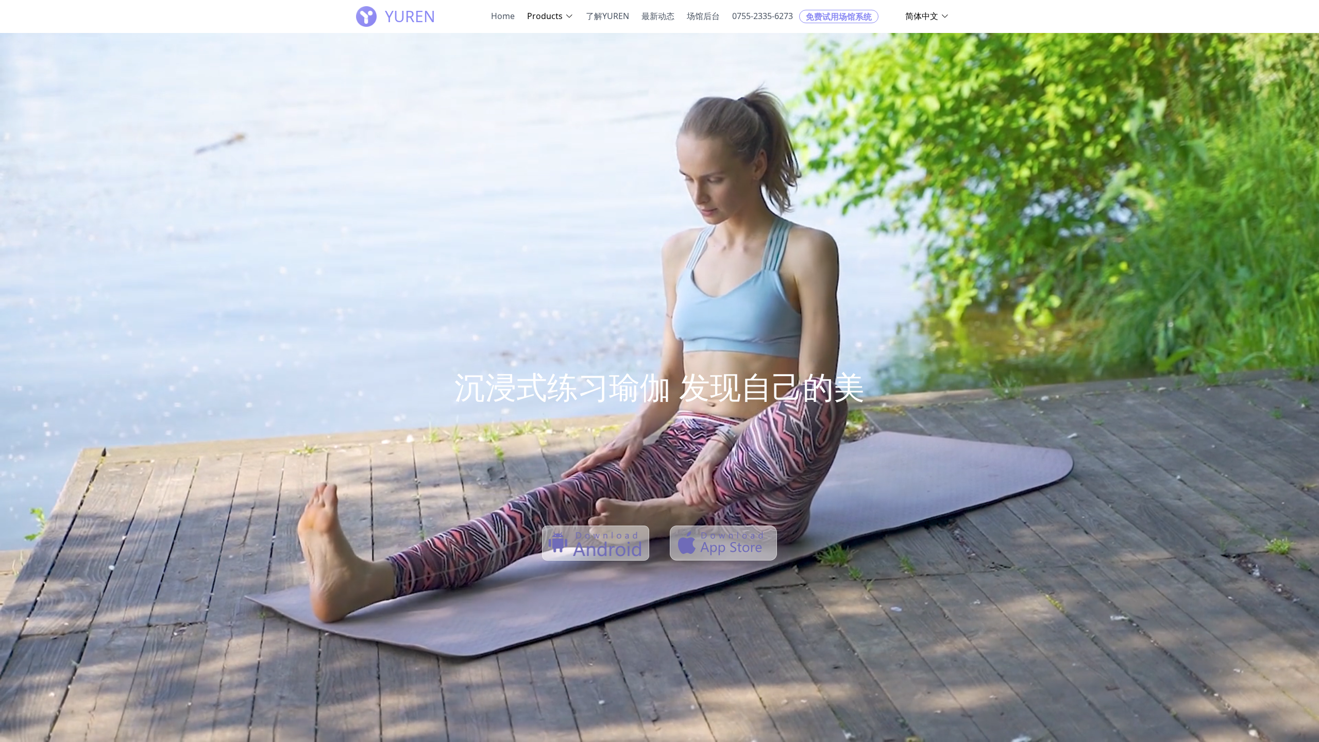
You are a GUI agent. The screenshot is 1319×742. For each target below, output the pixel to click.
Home (503, 16)
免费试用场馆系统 (839, 16)
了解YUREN (607, 16)
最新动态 (657, 16)
